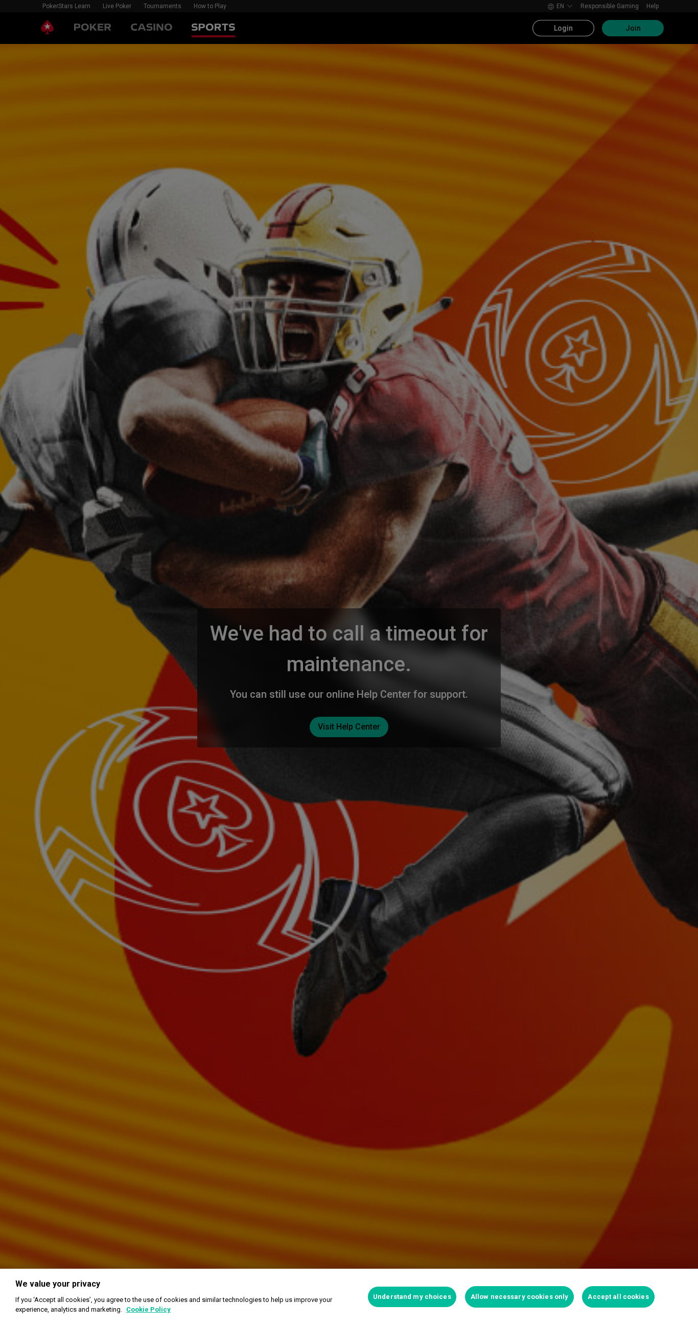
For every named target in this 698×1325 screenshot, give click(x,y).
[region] (349, 1297)
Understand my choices (412, 1296)
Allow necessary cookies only (520, 1296)
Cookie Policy (148, 1309)
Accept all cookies (618, 1296)
